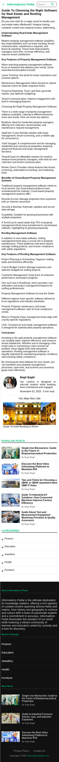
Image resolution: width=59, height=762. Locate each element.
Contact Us (39, 751)
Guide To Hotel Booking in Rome (20, 426)
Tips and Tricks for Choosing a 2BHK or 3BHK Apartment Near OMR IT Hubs (39, 483)
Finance (9, 538)
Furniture (9, 570)
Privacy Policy (21, 751)
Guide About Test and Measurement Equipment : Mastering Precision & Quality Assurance (38, 516)
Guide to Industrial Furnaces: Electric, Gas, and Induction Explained (37, 717)
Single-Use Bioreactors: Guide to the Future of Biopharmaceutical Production (39, 698)
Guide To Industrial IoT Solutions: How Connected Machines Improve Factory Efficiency (36, 499)
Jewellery (10, 554)
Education (10, 546)
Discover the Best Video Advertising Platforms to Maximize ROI (35, 467)
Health (8, 562)
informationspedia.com (38, 755)
